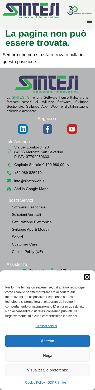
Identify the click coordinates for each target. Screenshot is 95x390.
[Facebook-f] (47, 129)
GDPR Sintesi (57, 382)
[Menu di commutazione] (89, 21)
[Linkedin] (22, 129)
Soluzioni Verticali (26, 214)
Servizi (17, 237)
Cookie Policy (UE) (27, 251)
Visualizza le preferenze (47, 370)
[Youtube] (72, 129)
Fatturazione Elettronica (32, 222)
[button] (87, 277)
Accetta (47, 341)
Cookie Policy (35, 382)
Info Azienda (18, 141)
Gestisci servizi (46, 326)
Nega (47, 355)
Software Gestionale (29, 207)
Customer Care (24, 244)
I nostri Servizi (20, 200)
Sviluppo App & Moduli (30, 229)
